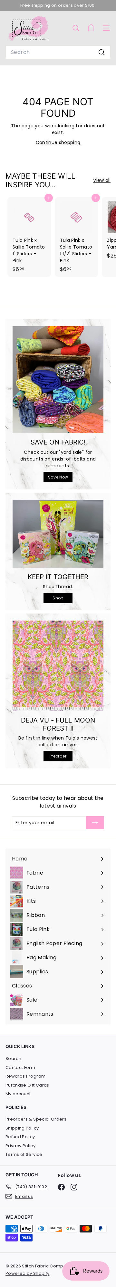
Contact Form (20, 1067)
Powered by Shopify (27, 1273)
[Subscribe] (95, 822)
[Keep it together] (58, 534)
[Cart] (91, 28)
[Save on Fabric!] (58, 379)
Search (13, 1058)
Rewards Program (25, 1076)
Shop (58, 598)
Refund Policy (20, 1137)
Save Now (58, 477)
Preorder (58, 756)
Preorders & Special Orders (35, 1119)
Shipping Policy (22, 1128)
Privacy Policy (20, 1146)
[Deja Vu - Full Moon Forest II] (58, 666)
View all (102, 180)
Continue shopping (58, 142)
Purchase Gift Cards (27, 1085)
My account (18, 1094)
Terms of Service (24, 1154)
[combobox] (58, 52)
